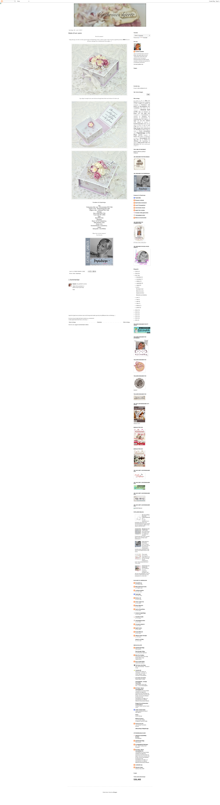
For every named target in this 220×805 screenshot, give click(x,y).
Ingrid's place (138, 628)
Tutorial (145, 139)
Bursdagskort (143, 106)
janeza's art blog (139, 639)
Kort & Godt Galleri (140, 661)
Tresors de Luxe (139, 723)
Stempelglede (143, 138)
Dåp (140, 112)
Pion (135, 135)
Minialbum (138, 129)
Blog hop (142, 102)
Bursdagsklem (138, 738)
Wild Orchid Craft (142, 142)
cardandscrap (138, 765)
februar (138, 305)
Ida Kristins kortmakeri (141, 202)
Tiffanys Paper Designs (141, 635)
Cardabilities (137, 108)
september (139, 283)
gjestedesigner (144, 117)
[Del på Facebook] (93, 271)
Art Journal (136, 100)
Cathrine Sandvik (139, 51)
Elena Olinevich (139, 605)
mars (137, 303)
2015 (136, 312)
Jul (141, 120)
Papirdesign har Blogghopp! (145, 566)
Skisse (136, 138)
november (138, 279)
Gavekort (136, 116)
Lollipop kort (145, 126)
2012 (136, 318)
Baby (146, 100)
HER (124, 39)
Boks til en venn (140, 291)
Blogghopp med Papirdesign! (145, 529)
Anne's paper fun (139, 601)
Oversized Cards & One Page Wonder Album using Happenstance (141, 658)
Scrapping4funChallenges (141, 744)
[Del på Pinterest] (95, 271)
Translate (145, 37)
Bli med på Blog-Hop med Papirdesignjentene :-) (146, 516)
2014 (136, 314)
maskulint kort (147, 128)
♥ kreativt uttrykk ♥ (140, 624)
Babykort (136, 102)
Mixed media (145, 129)
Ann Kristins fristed (140, 207)
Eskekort (146, 112)
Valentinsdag (145, 141)
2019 (136, 271)
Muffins (135, 131)
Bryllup (135, 106)
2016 (136, 310)
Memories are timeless (141, 295)
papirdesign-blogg (139, 647)
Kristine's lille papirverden (141, 212)
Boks (74, 273)
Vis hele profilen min (138, 64)
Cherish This (145, 108)
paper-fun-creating (140, 210)
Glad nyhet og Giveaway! (145, 542)
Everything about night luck (141, 652)
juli (137, 287)
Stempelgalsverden (140, 215)
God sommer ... (138, 649)
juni (137, 297)
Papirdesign (78, 273)
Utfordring (136, 141)
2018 (136, 273)
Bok (136, 103)
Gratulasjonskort (137, 119)
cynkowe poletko (139, 590)
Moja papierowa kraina (140, 586)
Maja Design (137, 128)
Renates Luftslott (139, 200)
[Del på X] (92, 271)
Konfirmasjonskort (138, 123)
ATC (141, 100)
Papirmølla (138, 197)
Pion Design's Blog (140, 651)
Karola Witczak (139, 631)
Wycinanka (136, 144)
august (138, 285)
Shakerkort (147, 136)
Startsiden (99, 322)
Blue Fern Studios (139, 655)
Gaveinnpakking (144, 114)
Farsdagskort (136, 114)
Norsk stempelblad (144, 131)
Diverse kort (145, 110)
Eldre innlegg (126, 322)
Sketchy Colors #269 (139, 768)
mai (137, 299)
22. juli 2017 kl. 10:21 (82, 284)
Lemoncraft (138, 670)
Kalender (146, 122)
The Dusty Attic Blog (140, 665)
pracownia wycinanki (140, 677)
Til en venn (144, 554)
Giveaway (136, 117)
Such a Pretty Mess (140, 609)
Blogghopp (148, 102)
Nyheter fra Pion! (140, 293)
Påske (141, 136)
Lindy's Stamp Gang (140, 709)
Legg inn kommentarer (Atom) (81, 324)
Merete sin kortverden (140, 217)
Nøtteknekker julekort (139, 662)
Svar (74, 289)
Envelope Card (139, 289)
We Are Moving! (138, 716)
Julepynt (139, 122)
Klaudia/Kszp (138, 583)
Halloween (146, 119)
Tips (140, 139)
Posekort (145, 135)
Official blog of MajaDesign (141, 728)
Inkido (135, 120)
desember (138, 277)
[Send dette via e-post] (89, 271)
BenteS (74, 284)
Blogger (115, 792)
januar (138, 307)
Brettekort (144, 105)
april (137, 301)
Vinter (135, 142)
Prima (135, 136)
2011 (136, 320)
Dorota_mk (138, 598)
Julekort (148, 120)
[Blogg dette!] (90, 271)
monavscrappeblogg (140, 613)
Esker (135, 113)
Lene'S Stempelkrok (140, 205)
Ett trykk (144, 113)
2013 (136, 316)
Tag (135, 139)
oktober (138, 281)
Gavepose (144, 116)
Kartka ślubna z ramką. (140, 679)
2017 (136, 275)
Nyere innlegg (72, 322)
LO (140, 126)
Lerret (139, 125)
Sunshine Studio (139, 616)
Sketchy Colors (139, 767)
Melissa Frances (139, 718)
